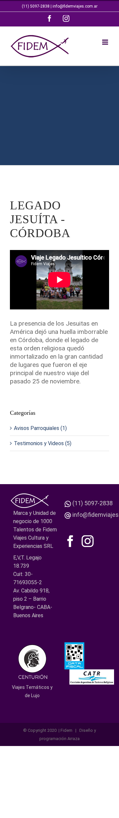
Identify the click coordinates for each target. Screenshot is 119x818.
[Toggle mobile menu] (105, 42)
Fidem (66, 730)
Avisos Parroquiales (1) (40, 428)
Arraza (73, 738)
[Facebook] (70, 541)
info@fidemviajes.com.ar (75, 6)
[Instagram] (88, 541)
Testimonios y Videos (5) (42, 443)
